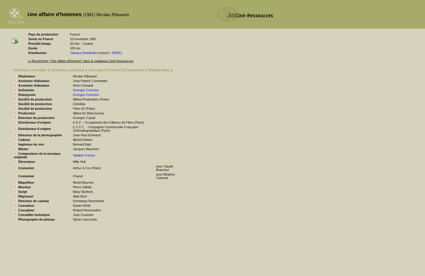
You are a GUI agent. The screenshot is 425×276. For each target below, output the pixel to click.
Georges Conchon (86, 90)
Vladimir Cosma (84, 155)
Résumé (114, 70)
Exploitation (134, 70)
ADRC (116, 53)
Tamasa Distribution (84, 53)
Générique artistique (67, 70)
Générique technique (30, 70)
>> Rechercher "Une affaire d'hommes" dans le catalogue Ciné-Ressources (80, 61)
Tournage (96, 70)
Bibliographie (159, 70)
